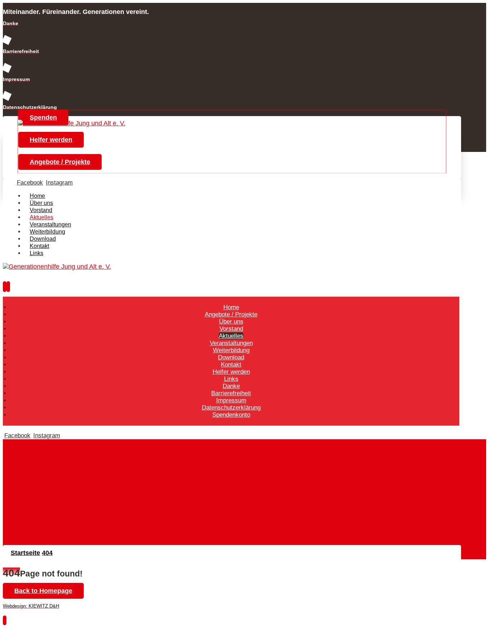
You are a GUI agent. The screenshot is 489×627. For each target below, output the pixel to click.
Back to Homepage (43, 590)
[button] (30, 182)
